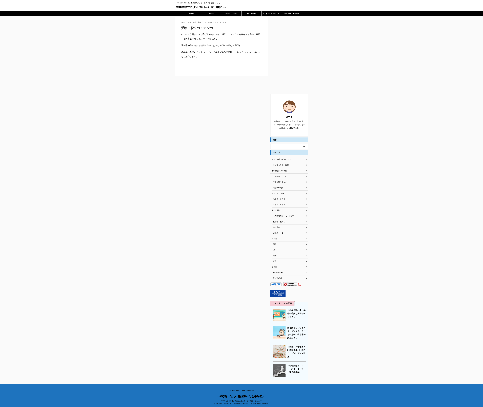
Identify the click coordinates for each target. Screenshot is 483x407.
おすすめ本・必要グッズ (272, 13)
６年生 (211, 13)
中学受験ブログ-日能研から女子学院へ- (201, 7)
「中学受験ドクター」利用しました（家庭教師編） (295, 369)
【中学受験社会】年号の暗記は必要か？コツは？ (296, 313)
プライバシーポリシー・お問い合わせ (241, 390)
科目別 (191, 13)
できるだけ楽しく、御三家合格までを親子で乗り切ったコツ (241, 401)
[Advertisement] (289, 55)
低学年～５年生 (231, 13)
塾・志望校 (251, 13)
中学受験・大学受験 (292, 13)
